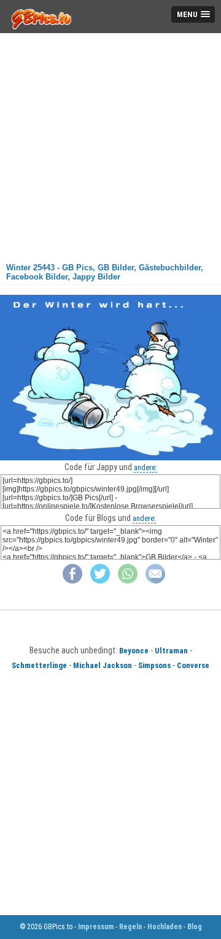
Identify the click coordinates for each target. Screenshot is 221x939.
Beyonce (134, 650)
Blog (194, 926)
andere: (145, 467)
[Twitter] (100, 580)
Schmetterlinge (39, 665)
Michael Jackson (102, 665)
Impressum (96, 926)
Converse (193, 665)
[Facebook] (72, 580)
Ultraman (171, 650)
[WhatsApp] (128, 580)
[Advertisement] (110, 143)
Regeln (130, 926)
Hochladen (164, 926)
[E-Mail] (155, 580)
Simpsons (154, 665)
